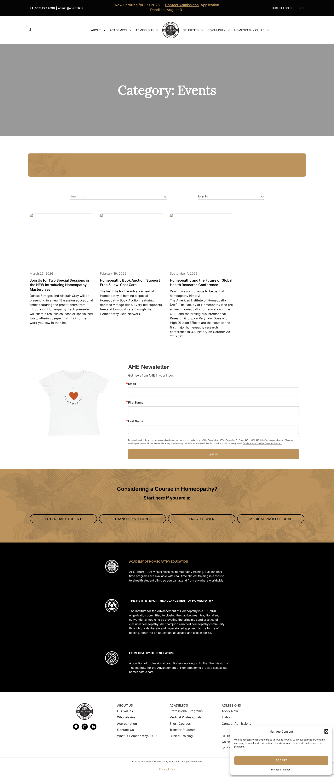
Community (216, 30)
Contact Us (125, 730)
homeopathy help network (151, 653)
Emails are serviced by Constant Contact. (262, 443)
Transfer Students (182, 730)
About (96, 30)
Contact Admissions (236, 723)
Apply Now (230, 711)
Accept (281, 760)
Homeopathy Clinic (249, 30)
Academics (118, 30)
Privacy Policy (167, 769)
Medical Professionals (185, 717)
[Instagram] (85, 727)
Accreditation (127, 723)
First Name (135, 402)
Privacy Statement (281, 769)
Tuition (227, 717)
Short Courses (180, 723)
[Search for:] (118, 197)
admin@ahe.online (70, 8)
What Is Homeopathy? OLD (137, 736)
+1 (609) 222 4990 (42, 8)
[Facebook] (76, 727)
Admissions (144, 30)
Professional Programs (186, 711)
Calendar (228, 742)
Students (191, 30)
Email (132, 383)
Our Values (125, 711)
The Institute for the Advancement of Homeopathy (171, 601)
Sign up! (213, 454)
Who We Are (126, 717)
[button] (326, 731)
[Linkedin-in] (93, 727)
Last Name (135, 421)
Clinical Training (181, 736)
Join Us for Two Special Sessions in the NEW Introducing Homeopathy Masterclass (59, 284)
